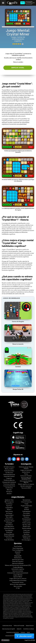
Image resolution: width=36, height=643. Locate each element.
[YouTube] (18, 459)
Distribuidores (18, 557)
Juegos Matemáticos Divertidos (17, 580)
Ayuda (28, 632)
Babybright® (17, 556)
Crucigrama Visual (9, 521)
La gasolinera (26, 521)
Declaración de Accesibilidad (12, 635)
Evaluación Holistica (26, 475)
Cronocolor (9, 538)
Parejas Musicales (9, 536)
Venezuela (6, 640)
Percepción (9, 491)
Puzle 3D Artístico (9, 540)
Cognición (9, 478)
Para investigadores (17, 550)
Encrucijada (26, 513)
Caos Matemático (9, 526)
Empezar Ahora (17, 68)
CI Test (18, 588)
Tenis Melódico (9, 530)
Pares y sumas (26, 522)
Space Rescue (9, 524)
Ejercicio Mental (18, 576)
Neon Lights (9, 517)
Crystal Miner (9, 507)
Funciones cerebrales (9, 484)
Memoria (9, 489)
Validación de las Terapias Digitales (26, 467)
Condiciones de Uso (7, 625)
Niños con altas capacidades (18, 584)
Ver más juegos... (26, 540)
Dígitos (26, 507)
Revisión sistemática (26, 486)
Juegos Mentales (17, 575)
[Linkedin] (27, 459)
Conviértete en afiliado (28, 629)
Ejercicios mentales (18, 571)
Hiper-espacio (26, 515)
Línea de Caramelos (26, 502)
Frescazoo (26, 517)
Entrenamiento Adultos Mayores (26, 481)
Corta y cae (26, 530)
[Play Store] (18, 442)
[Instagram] (22, 459)
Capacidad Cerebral (9, 476)
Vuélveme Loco (9, 519)
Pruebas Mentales (18, 567)
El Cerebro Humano (9, 467)
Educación (18, 552)
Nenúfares (26, 534)
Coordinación (9, 487)
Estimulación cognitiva (18, 569)
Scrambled (9, 532)
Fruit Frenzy (9, 503)
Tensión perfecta (26, 528)
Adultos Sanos (26, 472)
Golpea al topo (26, 536)
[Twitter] (14, 459)
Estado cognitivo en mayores (26, 484)
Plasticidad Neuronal (9, 474)
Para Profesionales (18, 548)
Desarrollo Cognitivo (17, 561)
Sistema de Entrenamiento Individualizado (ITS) (18, 565)
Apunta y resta (26, 524)
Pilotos (26, 474)
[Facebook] (9, 459)
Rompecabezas (26, 519)
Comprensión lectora (18, 582)
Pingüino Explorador (26, 505)
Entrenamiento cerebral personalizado (17, 573)
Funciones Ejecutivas (9, 486)
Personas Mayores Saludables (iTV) (26, 478)
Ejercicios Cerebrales (17, 563)
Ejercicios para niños (17, 559)
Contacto (23, 632)
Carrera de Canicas (9, 528)
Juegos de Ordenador (26, 470)
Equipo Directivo (30, 625)
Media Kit (19, 629)
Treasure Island (9, 515)
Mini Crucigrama (9, 502)
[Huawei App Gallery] (18, 447)
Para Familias (18, 546)
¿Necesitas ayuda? (25, 636)
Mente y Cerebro (9, 469)
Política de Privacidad (19, 625)
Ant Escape (9, 513)
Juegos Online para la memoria (17, 578)
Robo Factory (9, 511)
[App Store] (18, 437)
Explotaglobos (26, 511)
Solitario (9, 509)
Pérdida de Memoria (9, 480)
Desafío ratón (26, 526)
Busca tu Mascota (9, 534)
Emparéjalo (9, 522)
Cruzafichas (26, 532)
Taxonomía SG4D (26, 488)
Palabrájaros (26, 538)
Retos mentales (18, 586)
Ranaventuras (26, 500)
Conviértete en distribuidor (12, 632)
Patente (18, 554)
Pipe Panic (9, 505)
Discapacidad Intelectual (9, 482)
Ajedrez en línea (9, 500)
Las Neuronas (9, 472)
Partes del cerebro (9, 470)
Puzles (26, 503)
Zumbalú (26, 509)
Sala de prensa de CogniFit (8, 629)
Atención (9, 493)
